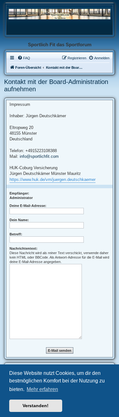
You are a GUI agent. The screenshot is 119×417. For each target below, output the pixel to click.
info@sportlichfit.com (39, 156)
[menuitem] (23, 58)
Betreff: (16, 234)
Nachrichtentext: (23, 248)
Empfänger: (19, 193)
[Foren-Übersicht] (59, 14)
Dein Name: (19, 220)
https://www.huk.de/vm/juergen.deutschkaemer (53, 179)
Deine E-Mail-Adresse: (28, 206)
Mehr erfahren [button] (42, 389)
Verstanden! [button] (36, 405)
